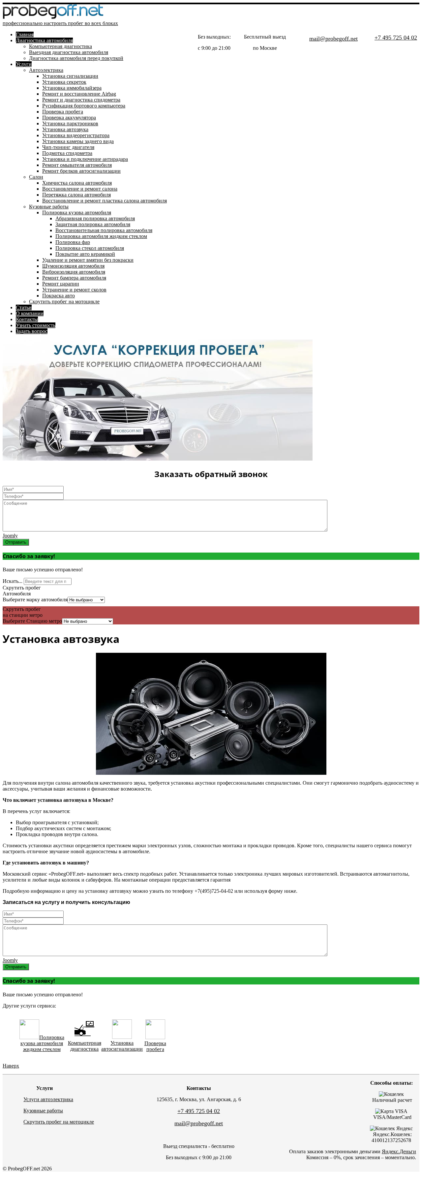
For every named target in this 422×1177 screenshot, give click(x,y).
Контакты (27, 319)
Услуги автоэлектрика (48, 1099)
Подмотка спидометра (67, 153)
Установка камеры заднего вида (78, 141)
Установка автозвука (65, 129)
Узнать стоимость (35, 325)
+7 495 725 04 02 (396, 37)
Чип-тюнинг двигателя (68, 147)
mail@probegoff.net (333, 38)
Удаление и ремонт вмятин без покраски (88, 260)
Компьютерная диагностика (60, 46)
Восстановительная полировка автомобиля (103, 230)
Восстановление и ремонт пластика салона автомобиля (104, 200)
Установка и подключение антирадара (85, 159)
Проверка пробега (62, 111)
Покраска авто (58, 295)
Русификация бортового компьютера (83, 105)
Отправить (15, 542)
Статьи (24, 307)
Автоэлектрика (46, 70)
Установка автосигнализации (122, 1046)
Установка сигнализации (70, 76)
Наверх (11, 1066)
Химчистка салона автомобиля (77, 183)
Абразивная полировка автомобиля (95, 218)
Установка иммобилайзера (72, 88)
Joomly (10, 535)
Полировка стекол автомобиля (89, 248)
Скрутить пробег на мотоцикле (64, 301)
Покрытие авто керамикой (85, 254)
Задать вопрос (31, 331)
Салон (36, 177)
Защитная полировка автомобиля (92, 224)
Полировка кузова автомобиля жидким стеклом (42, 1043)
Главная (25, 34)
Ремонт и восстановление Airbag (79, 94)
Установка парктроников (70, 123)
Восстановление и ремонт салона (79, 189)
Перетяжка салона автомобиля (76, 194)
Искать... (12, 581)
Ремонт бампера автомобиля (74, 278)
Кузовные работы (49, 206)
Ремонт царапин (60, 284)
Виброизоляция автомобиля (73, 272)
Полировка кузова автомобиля (76, 212)
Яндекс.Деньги (399, 1151)
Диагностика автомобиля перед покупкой (76, 58)
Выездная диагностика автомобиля (68, 52)
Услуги (24, 64)
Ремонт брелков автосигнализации (81, 171)
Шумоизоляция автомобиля (73, 266)
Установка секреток (64, 82)
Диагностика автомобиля (44, 40)
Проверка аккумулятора (69, 117)
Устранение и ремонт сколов (74, 289)
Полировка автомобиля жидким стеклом (101, 236)
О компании (30, 313)
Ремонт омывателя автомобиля (77, 165)
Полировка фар (72, 242)
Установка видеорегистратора (75, 135)
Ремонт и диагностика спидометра (81, 100)
